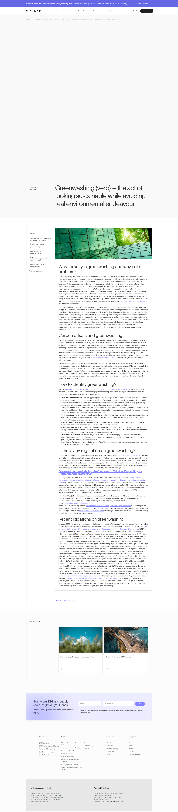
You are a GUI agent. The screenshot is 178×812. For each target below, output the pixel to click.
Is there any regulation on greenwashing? (39, 259)
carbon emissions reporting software (133, 301)
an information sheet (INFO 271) (130, 455)
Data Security (110, 801)
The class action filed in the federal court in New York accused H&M (91, 578)
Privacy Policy (85, 712)
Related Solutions (36, 271)
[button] (60, 11)
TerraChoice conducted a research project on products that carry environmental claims (97, 389)
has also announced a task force (91, 511)
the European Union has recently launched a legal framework (108, 506)
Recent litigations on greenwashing (37, 265)
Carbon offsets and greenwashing (37, 246)
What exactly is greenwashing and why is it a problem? (40, 239)
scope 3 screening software (103, 358)
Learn (28, 20)
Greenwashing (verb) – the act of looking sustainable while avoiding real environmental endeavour (78, 20)
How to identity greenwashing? (35, 252)
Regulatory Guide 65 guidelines (76, 503)
